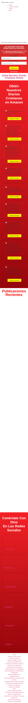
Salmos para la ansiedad (14, 690)
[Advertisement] (14, 27)
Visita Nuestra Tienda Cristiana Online (14, 76)
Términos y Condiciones (14, 701)
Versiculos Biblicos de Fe (14, 660)
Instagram (10, 586)
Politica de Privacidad (14, 699)
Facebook (9, 568)
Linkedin (8, 607)
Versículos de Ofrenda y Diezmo (14, 663)
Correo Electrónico (14, 60)
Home (10, 5)
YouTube (10, 549)
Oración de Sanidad (14, 687)
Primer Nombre (14, 56)
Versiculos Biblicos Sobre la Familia (14, 681)
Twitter (8, 644)
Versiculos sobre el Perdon (14, 667)
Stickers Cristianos (14, 658)
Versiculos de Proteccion (14, 662)
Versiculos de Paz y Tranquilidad (14, 669)
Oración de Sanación (14, 685)
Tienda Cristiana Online (14, 656)
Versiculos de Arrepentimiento (14, 683)
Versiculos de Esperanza (14, 665)
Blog (10, 10)
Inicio (14, 654)
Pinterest (9, 625)
